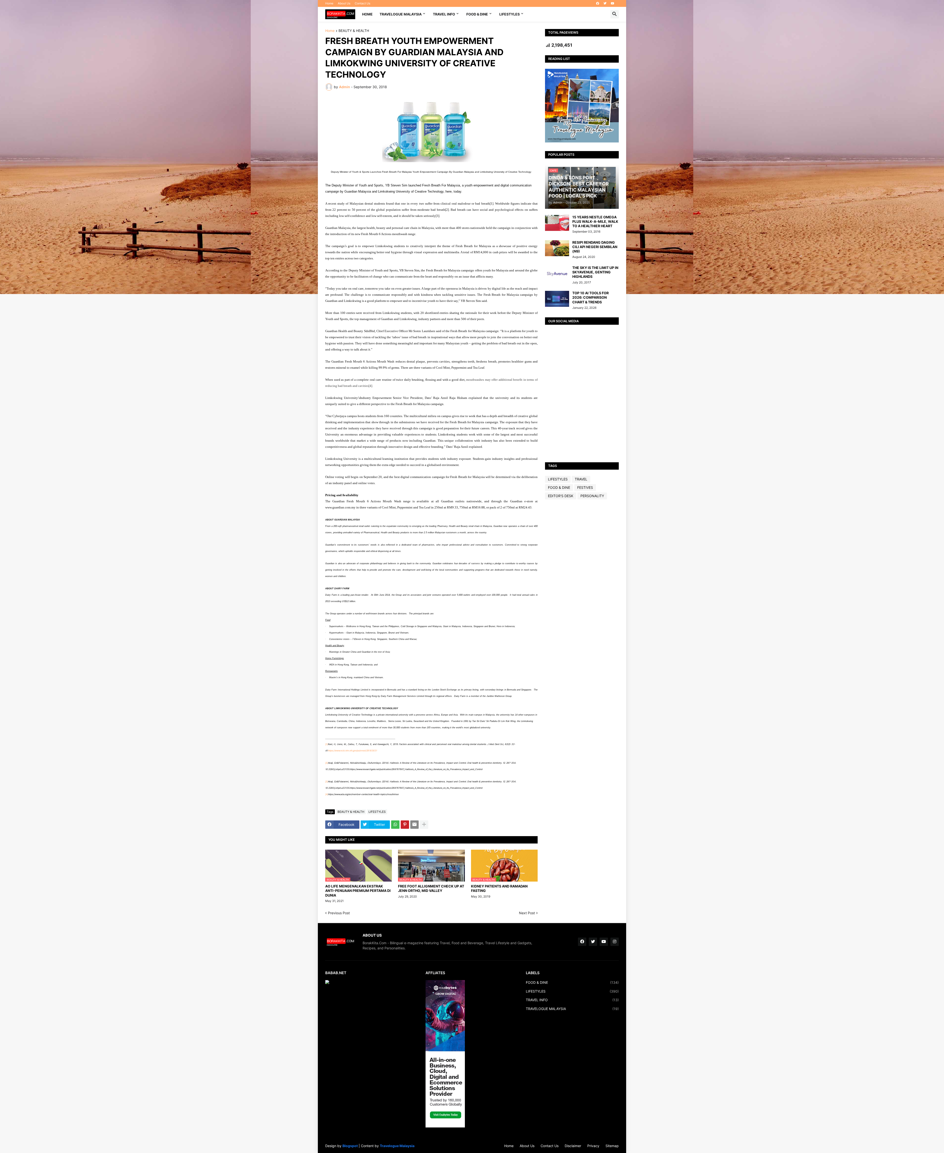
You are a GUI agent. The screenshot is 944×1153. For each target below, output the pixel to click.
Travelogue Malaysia (397, 1146)
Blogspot (350, 1146)
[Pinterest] (405, 824)
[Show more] (424, 824)
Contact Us (362, 3)
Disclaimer (573, 1146)
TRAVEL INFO (444, 14)
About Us (344, 3)
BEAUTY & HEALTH (354, 31)
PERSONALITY (592, 496)
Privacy (593, 1146)
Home (329, 3)
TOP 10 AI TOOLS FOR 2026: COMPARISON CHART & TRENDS (590, 297)
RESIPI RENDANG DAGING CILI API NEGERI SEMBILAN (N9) (594, 246)
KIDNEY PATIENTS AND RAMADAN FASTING (499, 888)
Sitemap (612, 1146)
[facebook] (597, 3)
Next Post (527, 913)
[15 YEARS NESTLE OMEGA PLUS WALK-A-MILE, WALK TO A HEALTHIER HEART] (557, 223)
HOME (367, 14)
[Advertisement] (582, 580)
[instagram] (614, 942)
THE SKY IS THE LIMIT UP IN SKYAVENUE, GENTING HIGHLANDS (595, 272)
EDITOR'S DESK (560, 496)
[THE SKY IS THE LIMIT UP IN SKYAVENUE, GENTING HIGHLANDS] (557, 273)
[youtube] (612, 3)
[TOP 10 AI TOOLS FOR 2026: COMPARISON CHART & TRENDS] (557, 299)
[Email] (414, 824)
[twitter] (605, 3)
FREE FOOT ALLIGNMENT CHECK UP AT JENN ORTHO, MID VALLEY (431, 888)
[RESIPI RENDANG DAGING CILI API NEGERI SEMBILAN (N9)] (557, 248)
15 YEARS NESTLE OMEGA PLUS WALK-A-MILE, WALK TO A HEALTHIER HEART (595, 221)
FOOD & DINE (477, 14)
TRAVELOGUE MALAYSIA (401, 14)
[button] (614, 14)
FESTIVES (585, 487)
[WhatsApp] (395, 824)
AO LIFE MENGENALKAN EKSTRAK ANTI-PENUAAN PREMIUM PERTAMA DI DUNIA (358, 890)
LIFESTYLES (509, 14)
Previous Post (339, 913)
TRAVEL (581, 479)
